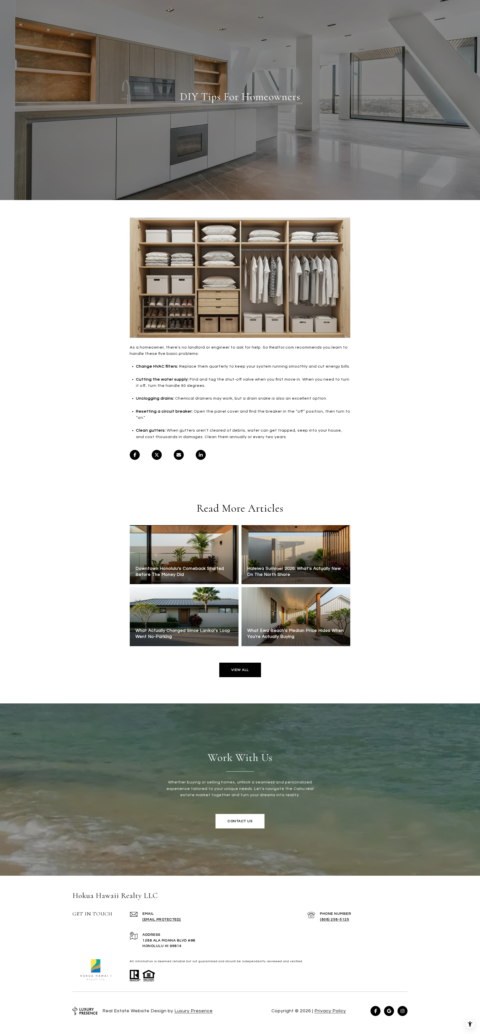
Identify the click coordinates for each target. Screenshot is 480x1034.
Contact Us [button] (240, 821)
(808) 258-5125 (334, 919)
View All (240, 670)
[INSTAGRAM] (403, 1011)
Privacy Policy (330, 1010)
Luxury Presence (193, 1010)
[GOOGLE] (389, 1011)
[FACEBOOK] (375, 1011)
